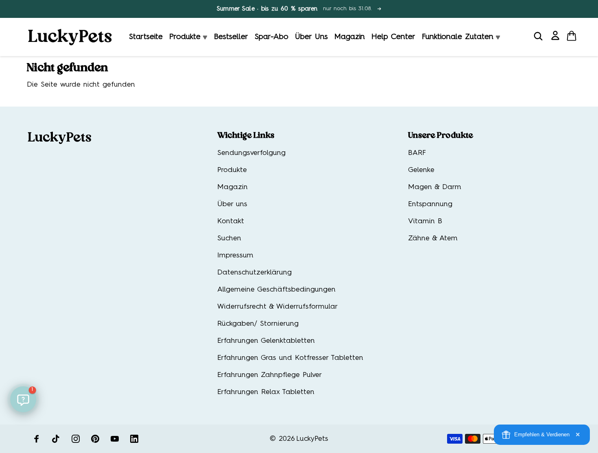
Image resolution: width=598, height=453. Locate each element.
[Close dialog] (151, 157)
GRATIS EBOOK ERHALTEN (219, 278)
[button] (23, 399)
